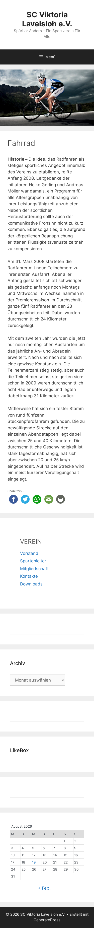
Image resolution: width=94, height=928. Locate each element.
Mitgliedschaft (34, 568)
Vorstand (29, 553)
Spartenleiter (33, 560)
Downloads (31, 583)
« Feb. (44, 888)
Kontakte (29, 576)
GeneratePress (47, 919)
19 (34, 862)
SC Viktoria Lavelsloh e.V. (47, 19)
